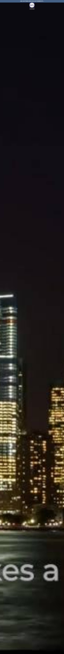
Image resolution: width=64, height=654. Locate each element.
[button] (2, 6)
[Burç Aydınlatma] (32, 6)
